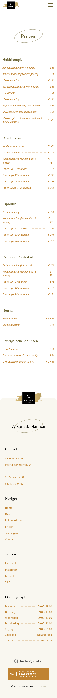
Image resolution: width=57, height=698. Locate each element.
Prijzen (9, 526)
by (43, 686)
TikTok (9, 582)
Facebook (11, 563)
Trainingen (11, 533)
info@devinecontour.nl (18, 465)
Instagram (11, 569)
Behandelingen (14, 520)
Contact (9, 539)
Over (8, 514)
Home (8, 508)
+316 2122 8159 (14, 458)
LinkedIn (10, 576)
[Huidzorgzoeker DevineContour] (28, 661)
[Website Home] (13, 5)
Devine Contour (29, 686)
